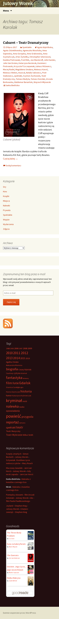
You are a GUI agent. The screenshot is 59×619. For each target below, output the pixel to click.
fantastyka (14, 377)
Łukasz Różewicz (43, 66)
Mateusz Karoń (41, 69)
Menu (6, 10)
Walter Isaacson (14, 573)
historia (26, 391)
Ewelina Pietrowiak (11, 60)
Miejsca (6, 200)
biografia (12, 369)
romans (22, 423)
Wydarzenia (8, 224)
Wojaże (6, 219)
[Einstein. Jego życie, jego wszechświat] (31, 569)
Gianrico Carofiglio (13, 387)
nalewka (12, 406)
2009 (30, 348)
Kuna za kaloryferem (16, 544)
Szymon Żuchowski (31, 75)
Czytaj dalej (10, 158)
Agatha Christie (12, 362)
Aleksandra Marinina (14, 365)
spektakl (18, 75)
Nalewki (6, 205)
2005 (12, 348)
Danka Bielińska (12, 85)
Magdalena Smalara (24, 69)
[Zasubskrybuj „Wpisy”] (8, 323)
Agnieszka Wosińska (32, 50)
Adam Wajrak (13, 547)
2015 (22, 358)
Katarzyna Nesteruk (27, 63)
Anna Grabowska (34, 53)
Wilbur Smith (28, 435)
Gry (4, 186)
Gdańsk (24, 383)
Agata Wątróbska (45, 47)
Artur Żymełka (22, 56)
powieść (13, 416)
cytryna (17, 373)
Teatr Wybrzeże (14, 434)
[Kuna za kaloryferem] (31, 546)
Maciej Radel (8, 69)
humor (9, 395)
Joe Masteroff (36, 60)
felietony (26, 378)
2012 (24, 353)
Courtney (9, 373)
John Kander (49, 60)
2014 (16, 358)
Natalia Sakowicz (33, 72)
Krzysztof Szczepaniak (24, 66)
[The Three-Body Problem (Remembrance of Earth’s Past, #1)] (31, 535)
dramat (24, 373)
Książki (6, 196)
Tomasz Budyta (23, 79)
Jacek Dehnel (13, 581)
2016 (28, 358)
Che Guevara (12, 555)
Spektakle (27, 47)
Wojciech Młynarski (42, 82)
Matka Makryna (13, 578)
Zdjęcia (6, 229)
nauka (21, 407)
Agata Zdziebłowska (12, 50)
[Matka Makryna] (31, 580)
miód (25, 401)
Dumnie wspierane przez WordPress (19, 612)
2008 (25, 348)
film (9, 383)
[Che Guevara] (31, 557)
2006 (16, 348)
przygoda (27, 416)
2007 (21, 348)
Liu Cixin (11, 539)
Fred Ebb (25, 60)
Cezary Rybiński (24, 369)
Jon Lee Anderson (14, 558)
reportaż (12, 422)
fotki (16, 383)
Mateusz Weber (10, 72)
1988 (8, 348)
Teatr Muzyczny (13, 431)
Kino (5, 191)
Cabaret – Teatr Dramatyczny (25, 43)
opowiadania (13, 410)
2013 (9, 358)
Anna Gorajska (19, 53)
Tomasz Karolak (38, 79)
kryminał (14, 400)
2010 (9, 353)
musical (21, 72)
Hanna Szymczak (13, 392)
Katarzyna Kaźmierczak (21, 395)
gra (22, 387)
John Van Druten (10, 63)
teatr (19, 427)
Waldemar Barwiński (23, 82)
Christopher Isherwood (39, 56)
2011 (16, 353)
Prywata (6, 210)
